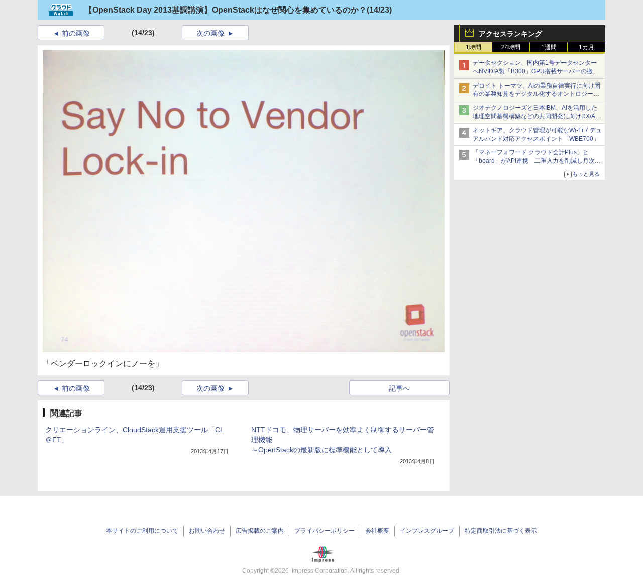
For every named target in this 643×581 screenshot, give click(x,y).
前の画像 (76, 33)
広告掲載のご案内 (260, 530)
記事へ (399, 388)
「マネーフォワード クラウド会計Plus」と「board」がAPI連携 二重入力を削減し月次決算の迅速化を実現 (537, 161)
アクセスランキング (510, 34)
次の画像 (210, 33)
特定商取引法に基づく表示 (501, 530)
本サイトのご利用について (142, 530)
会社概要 (377, 530)
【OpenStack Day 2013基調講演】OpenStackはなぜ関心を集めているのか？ (225, 10)
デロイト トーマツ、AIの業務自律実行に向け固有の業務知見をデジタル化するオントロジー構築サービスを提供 (536, 94)
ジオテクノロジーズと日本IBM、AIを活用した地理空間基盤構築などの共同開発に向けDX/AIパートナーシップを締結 (535, 116)
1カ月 (586, 47)
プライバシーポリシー (324, 530)
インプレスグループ (427, 530)
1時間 (473, 47)
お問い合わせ (207, 530)
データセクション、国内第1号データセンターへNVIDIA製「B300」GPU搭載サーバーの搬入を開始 (536, 71)
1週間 (549, 47)
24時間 (510, 47)
